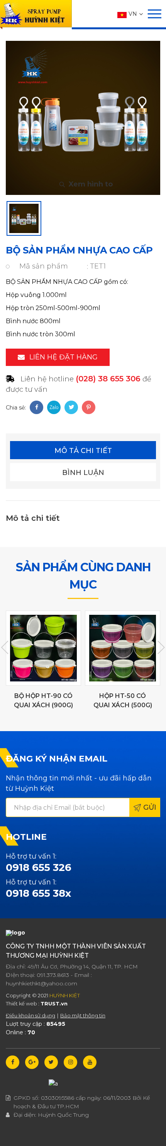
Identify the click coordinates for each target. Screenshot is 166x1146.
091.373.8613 (53, 974)
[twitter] (51, 1062)
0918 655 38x (38, 893)
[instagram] (70, 1062)
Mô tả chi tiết (83, 450)
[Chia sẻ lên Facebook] (36, 407)
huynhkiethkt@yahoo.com (41, 983)
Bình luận (83, 472)
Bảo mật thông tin (82, 1015)
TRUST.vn (54, 1003)
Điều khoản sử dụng (30, 1015)
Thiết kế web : (22, 1003)
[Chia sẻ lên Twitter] (71, 407)
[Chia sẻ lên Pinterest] (88, 407)
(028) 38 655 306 (108, 378)
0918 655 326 (38, 867)
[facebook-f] (12, 1062)
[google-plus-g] (32, 1062)
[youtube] (90, 1062)
